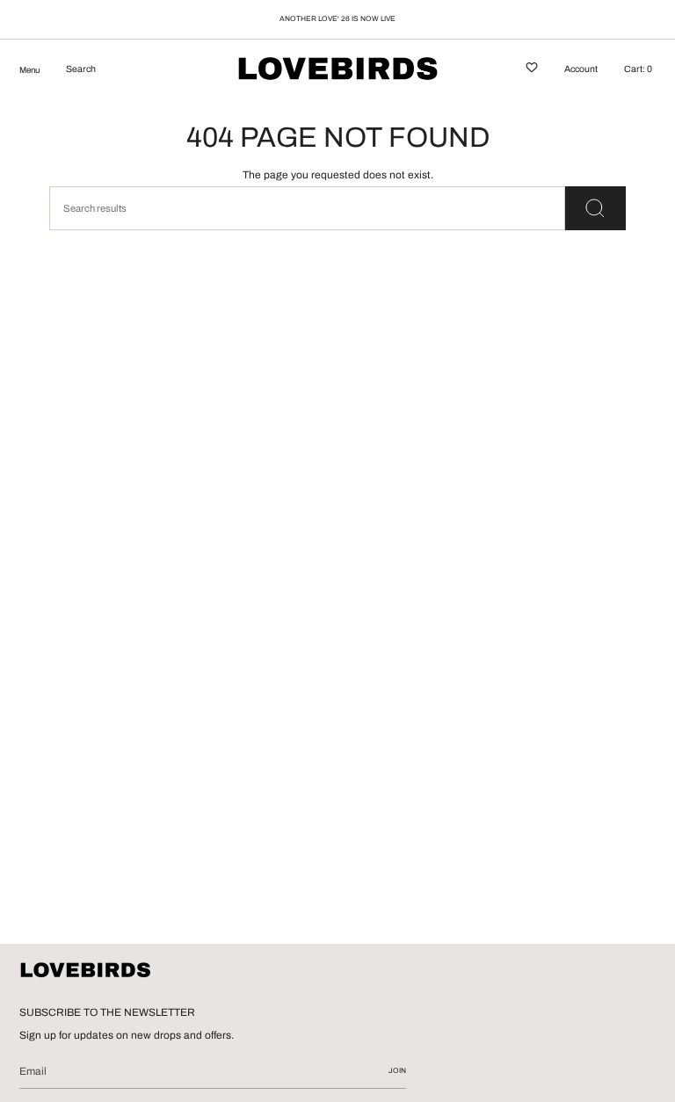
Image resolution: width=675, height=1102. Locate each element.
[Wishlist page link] (532, 70)
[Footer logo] (85, 971)
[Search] (595, 208)
